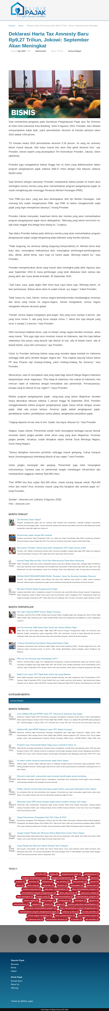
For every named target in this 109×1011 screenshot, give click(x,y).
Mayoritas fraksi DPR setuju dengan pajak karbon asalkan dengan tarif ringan (52, 802)
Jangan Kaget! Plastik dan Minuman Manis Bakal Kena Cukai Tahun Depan (50, 833)
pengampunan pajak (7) (71, 874)
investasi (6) (34, 882)
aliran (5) (20, 885)
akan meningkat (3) (25, 897)
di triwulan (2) (76, 919)
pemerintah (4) (93, 885)
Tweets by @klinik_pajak (22, 1001)
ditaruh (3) (48, 904)
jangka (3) (60, 904)
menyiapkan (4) (77, 885)
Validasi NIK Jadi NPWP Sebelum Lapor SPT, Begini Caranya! (44, 729)
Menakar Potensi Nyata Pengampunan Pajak (37, 589)
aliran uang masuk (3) (68, 893)
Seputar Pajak (17, 960)
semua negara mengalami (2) (40, 916)
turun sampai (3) (48, 901)
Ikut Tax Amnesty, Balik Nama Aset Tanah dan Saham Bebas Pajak (47, 627)
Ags (19, 51)
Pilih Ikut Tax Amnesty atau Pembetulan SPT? (37, 659)
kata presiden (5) (80, 882)
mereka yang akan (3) (32, 889)
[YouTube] (76, 939)
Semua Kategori (74, 51)
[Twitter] (43, 938)
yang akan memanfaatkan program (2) (40, 908)
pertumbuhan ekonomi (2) (56, 919)
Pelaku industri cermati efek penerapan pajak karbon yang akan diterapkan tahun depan (56, 789)
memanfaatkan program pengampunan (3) (39, 893)
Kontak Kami (16, 981)
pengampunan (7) (91, 874)
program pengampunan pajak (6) (35, 878)
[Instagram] (54, 938)
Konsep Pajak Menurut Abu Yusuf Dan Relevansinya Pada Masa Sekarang (50, 560)
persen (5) (94, 882)
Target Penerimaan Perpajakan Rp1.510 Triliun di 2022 (41, 817)
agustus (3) (94, 901)
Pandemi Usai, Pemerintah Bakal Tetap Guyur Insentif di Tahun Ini (46, 745)
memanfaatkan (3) (21, 904)
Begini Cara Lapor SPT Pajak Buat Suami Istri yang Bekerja (43, 674)
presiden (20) (41, 874)
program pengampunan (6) (63, 878)
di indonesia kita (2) (35, 919)
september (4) (48, 885)
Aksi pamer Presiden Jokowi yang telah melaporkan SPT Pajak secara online (51, 548)
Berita (21, 26)
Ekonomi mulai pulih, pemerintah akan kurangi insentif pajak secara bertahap (51, 776)
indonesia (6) (47, 882)
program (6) (20, 882)
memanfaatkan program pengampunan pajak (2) (39, 912)
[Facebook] (32, 939)
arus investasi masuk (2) (88, 916)
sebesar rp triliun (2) (70, 912)
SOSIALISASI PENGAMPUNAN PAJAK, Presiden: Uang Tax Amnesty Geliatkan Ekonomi (56, 576)
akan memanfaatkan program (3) (85, 889)
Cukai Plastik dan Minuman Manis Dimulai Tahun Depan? (42, 846)
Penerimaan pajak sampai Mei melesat (34, 535)
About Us (15, 984)
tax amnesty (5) (62, 882)
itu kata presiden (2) (90, 912)
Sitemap (14, 988)
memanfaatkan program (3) (87, 897)
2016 (23, 51)
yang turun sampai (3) (90, 893)
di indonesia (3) (64, 901)
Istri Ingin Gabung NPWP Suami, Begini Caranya (39, 612)
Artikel (13, 971)
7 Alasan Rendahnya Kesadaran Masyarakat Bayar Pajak (42, 643)
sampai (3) (36, 904)
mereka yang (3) (43, 897)
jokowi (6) (95, 878)
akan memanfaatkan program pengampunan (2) (79, 908)
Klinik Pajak (16, 977)
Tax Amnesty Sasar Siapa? (29, 519)
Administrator (40, 51)
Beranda (12, 26)
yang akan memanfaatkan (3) (56, 889)
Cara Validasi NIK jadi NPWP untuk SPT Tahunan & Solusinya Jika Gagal (49, 714)
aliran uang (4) (33, 885)
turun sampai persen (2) (65, 916)
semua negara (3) (31, 901)
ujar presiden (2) (92, 919)
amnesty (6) (82, 878)
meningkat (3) (80, 901)
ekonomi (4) (62, 885)
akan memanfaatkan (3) (63, 897)
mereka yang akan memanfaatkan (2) (83, 904)
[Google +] (65, 939)
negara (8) (54, 874)
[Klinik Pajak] (54, 10)
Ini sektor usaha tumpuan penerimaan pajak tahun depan (43, 760)
